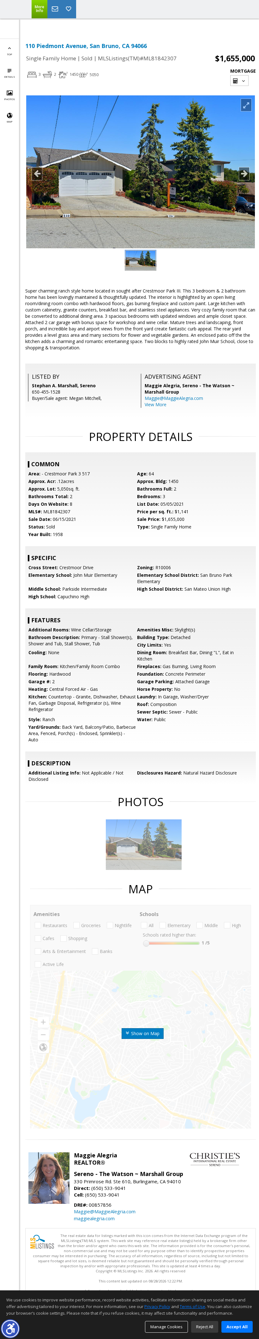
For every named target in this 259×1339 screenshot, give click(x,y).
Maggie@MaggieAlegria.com (174, 398)
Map (9, 121)
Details (9, 76)
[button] (10, 1328)
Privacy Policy (157, 1306)
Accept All (237, 1327)
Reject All (204, 1327)
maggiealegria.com (94, 1218)
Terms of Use (192, 1306)
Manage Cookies (166, 1327)
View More (155, 404)
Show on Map (145, 1033)
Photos (9, 99)
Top (9, 54)
